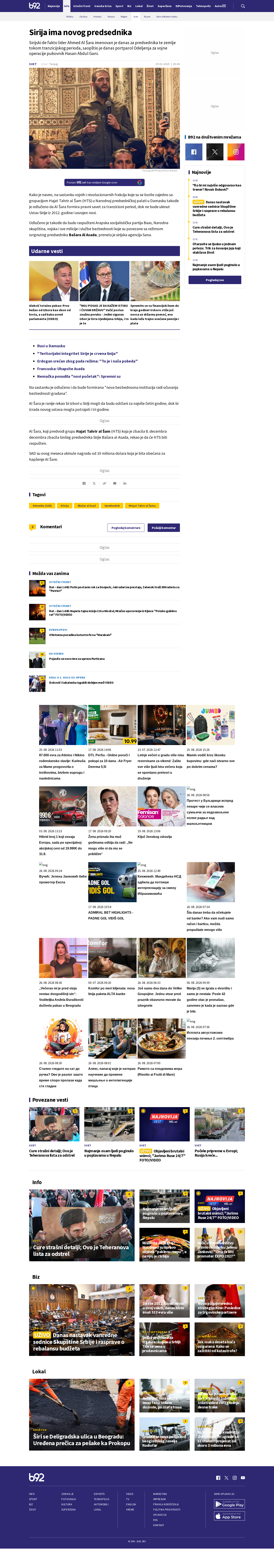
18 (42, 654)
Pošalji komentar (164, 528)
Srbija (38, 1328)
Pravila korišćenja (166, 1504)
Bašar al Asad (87, 505)
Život (32, 1509)
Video (130, 1494)
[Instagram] (236, 151)
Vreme (130, 1509)
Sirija (65, 505)
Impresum (159, 1499)
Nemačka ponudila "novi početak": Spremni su (79, 376)
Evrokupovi (58, 630)
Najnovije (54, 6)
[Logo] (34, 6)
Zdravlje (67, 1494)
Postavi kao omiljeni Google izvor (92, 182)
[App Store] (229, 1516)
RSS (155, 1520)
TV (127, 1499)
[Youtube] (243, 1478)
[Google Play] (229, 1504)
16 (42, 606)
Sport (33, 1499)
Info (32, 1494)
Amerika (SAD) (43, 505)
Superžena (68, 1509)
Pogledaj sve (215, 280)
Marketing (160, 1494)
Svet (33, 64)
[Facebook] (193, 151)
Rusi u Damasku (51, 345)
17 (42, 582)
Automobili (101, 1504)
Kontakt (158, 1525)
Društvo (40, 1430)
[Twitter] (214, 151)
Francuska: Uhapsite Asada (61, 368)
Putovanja (68, 1499)
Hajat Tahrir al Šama (143, 505)
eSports (99, 1494)
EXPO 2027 (204, 1237)
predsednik (113, 505)
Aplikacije (160, 1515)
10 (42, 678)
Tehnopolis (101, 1499)
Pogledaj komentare (126, 528)
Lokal (97, 1509)
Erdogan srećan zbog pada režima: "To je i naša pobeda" (87, 360)
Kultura (66, 1504)
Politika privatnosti (167, 1509)
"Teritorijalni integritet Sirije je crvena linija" (77, 353)
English (131, 1504)
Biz (31, 1504)
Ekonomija (151, 1393)
